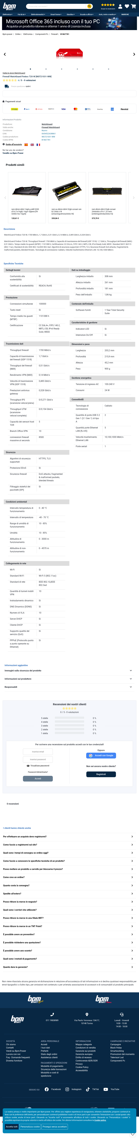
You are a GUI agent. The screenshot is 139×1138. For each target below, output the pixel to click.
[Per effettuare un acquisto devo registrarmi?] (132, 837)
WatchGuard (47, 124)
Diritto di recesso (84, 1057)
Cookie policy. (100, 1120)
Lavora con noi (13, 1054)
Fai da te (21, 14)
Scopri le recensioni (108, 9)
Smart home (55, 14)
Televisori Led (117, 1057)
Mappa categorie (84, 1044)
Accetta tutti (12, 1126)
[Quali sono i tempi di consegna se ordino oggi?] (132, 853)
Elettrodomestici (37, 14)
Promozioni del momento (122, 1054)
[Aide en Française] (38, 145)
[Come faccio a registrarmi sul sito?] (132, 845)
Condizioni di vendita (86, 1047)
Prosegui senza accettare (55, 1126)
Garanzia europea (84, 1054)
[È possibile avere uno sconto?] (132, 951)
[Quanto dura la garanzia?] (132, 967)
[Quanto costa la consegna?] (132, 885)
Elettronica (7, 14)
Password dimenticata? (38, 772)
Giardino (70, 14)
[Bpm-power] (9, 6)
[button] (5, 54)
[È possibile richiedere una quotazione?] (132, 943)
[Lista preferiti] (127, 7)
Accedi (44, 1044)
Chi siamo (11, 1044)
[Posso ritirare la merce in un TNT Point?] (132, 926)
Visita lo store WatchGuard (14, 73)
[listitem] (27, 197)
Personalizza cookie (30, 1126)
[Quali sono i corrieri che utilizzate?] (132, 910)
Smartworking (117, 1051)
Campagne (115, 1044)
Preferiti (44, 1051)
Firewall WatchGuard (51, 127)
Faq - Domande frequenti (18, 1057)
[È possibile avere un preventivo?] (132, 934)
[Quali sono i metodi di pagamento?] (132, 959)
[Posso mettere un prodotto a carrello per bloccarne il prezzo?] (132, 869)
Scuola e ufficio (86, 14)
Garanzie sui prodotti (86, 1051)
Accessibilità (82, 1070)
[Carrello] (133, 7)
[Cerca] (89, 6)
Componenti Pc (117, 1060)
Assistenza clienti (49, 1057)
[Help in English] (32, 145)
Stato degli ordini (49, 1054)
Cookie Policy (82, 1067)
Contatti (10, 1047)
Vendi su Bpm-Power (16, 1051)
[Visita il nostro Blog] (35, 999)
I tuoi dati (45, 1047)
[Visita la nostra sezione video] (103, 999)
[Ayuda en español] (26, 145)
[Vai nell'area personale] (120, 6)
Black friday (116, 1047)
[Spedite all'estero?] (132, 894)
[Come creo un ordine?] (132, 877)
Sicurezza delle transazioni (54, 1069)
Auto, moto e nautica (107, 14)
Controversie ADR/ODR (87, 1060)
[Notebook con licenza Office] (69, 23)
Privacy (79, 1064)
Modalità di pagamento (52, 1066)
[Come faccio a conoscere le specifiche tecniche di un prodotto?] (132, 861)
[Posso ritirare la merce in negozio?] (132, 902)
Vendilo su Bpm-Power (13, 153)
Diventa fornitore (14, 1060)
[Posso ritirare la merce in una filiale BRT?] (132, 918)
